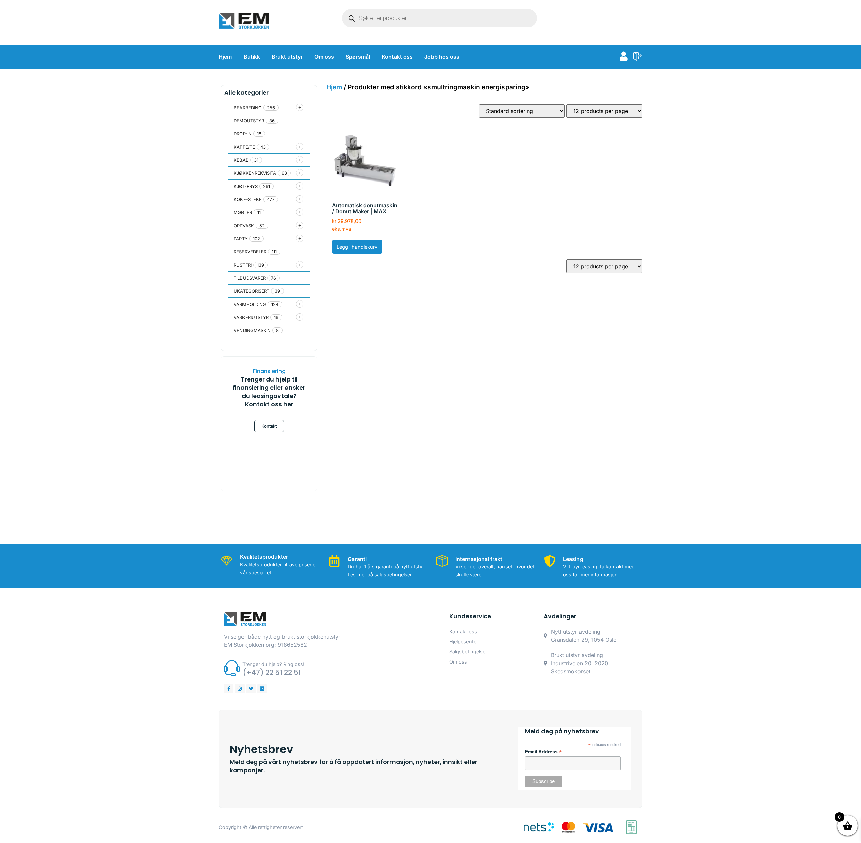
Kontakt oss (397, 56)
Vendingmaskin (252, 330)
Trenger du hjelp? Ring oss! (273, 664)
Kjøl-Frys (246, 186)
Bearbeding (248, 107)
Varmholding (250, 304)
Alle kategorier (246, 93)
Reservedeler (250, 251)
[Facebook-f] (228, 688)
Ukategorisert (251, 291)
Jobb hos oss (441, 56)
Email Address (543, 752)
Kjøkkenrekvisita (255, 173)
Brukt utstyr (287, 56)
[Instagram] (240, 688)
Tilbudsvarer (250, 278)
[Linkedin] (262, 688)
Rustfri (243, 265)
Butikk (252, 56)
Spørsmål (358, 56)
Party (241, 238)
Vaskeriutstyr (251, 317)
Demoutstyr (249, 120)
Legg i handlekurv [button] (357, 247)
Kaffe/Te (244, 147)
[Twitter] (251, 688)
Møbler (243, 212)
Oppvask (244, 225)
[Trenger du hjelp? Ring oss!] (232, 668)
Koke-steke (248, 199)
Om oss (324, 56)
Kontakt (269, 426)
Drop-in (243, 133)
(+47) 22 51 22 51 (271, 672)
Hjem (225, 56)
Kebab (241, 160)
